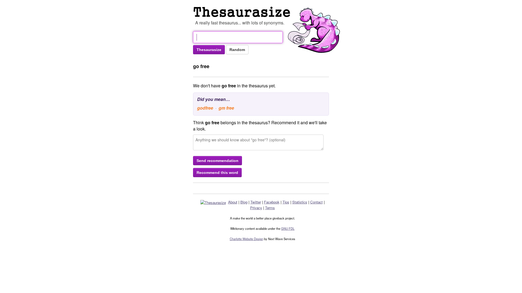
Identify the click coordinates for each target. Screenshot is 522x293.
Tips (285, 202)
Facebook (271, 202)
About (232, 202)
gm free (226, 108)
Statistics (299, 202)
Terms (270, 207)
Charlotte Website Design (246, 239)
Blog (243, 202)
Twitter (255, 202)
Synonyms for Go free (243, 11)
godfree (205, 108)
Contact (316, 202)
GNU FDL (287, 228)
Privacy (256, 207)
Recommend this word (217, 172)
